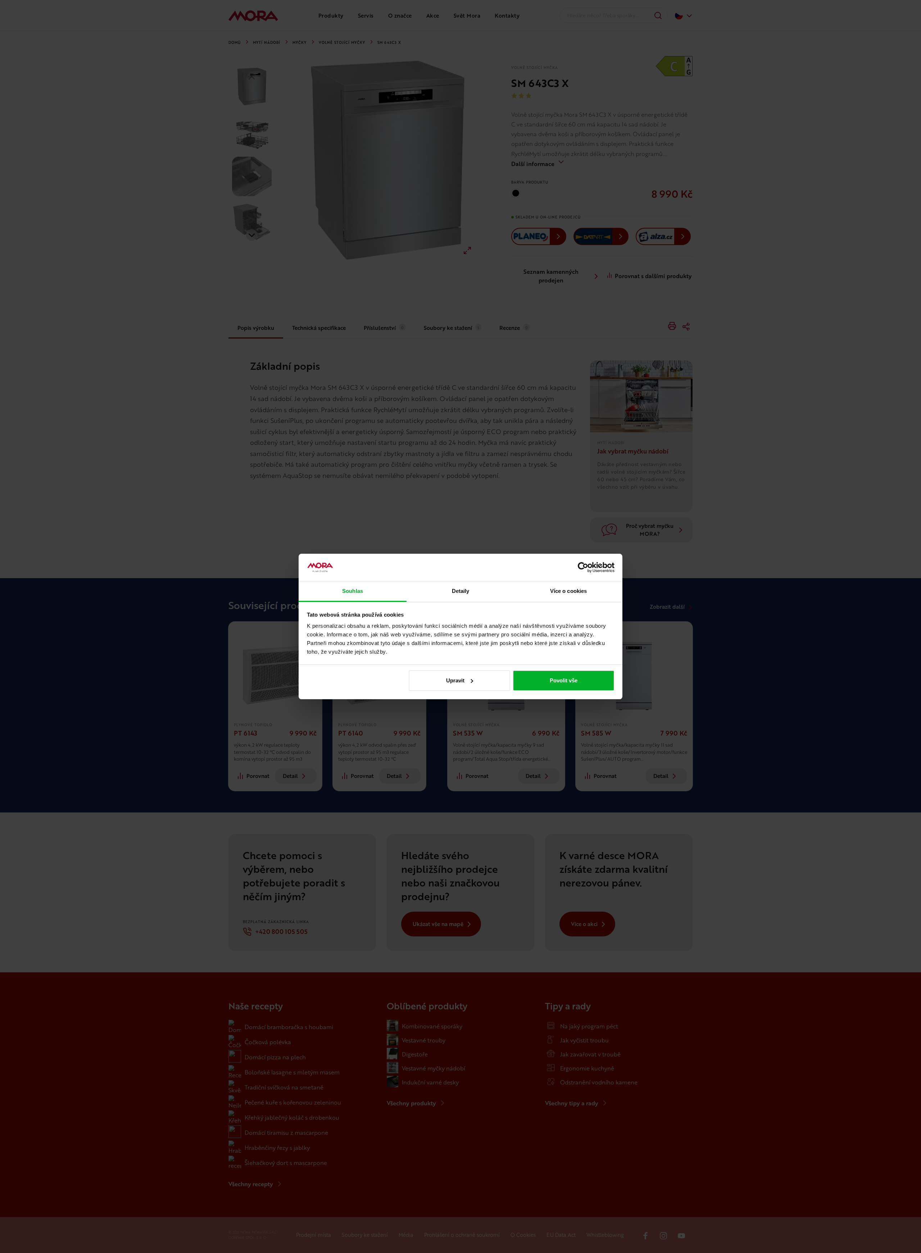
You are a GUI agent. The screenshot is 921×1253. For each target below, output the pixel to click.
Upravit (455, 680)
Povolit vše (563, 680)
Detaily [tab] (460, 591)
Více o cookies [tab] (568, 591)
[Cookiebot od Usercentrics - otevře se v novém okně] (583, 567)
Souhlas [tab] (352, 591)
